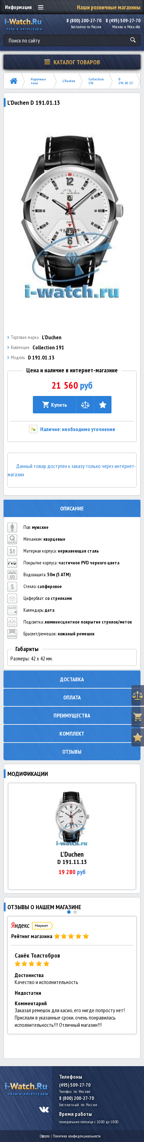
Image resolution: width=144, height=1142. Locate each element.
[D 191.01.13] (72, 216)
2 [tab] (75, 912)
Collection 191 (96, 81)
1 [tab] (69, 912)
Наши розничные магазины (109, 7)
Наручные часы (38, 81)
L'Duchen (69, 81)
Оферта (45, 1136)
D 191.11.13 (72, 862)
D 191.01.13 (125, 81)
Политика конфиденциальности (77, 1136)
